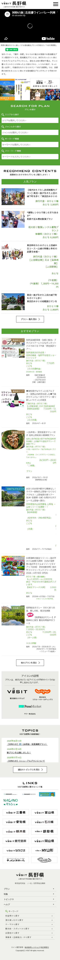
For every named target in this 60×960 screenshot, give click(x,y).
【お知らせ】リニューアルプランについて (26, 761)
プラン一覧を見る (29, 319)
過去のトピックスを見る (29, 769)
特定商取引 (44, 947)
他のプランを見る (29, 662)
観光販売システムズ (32, 947)
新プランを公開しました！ (19, 752)
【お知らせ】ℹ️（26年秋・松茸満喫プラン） (27, 744)
